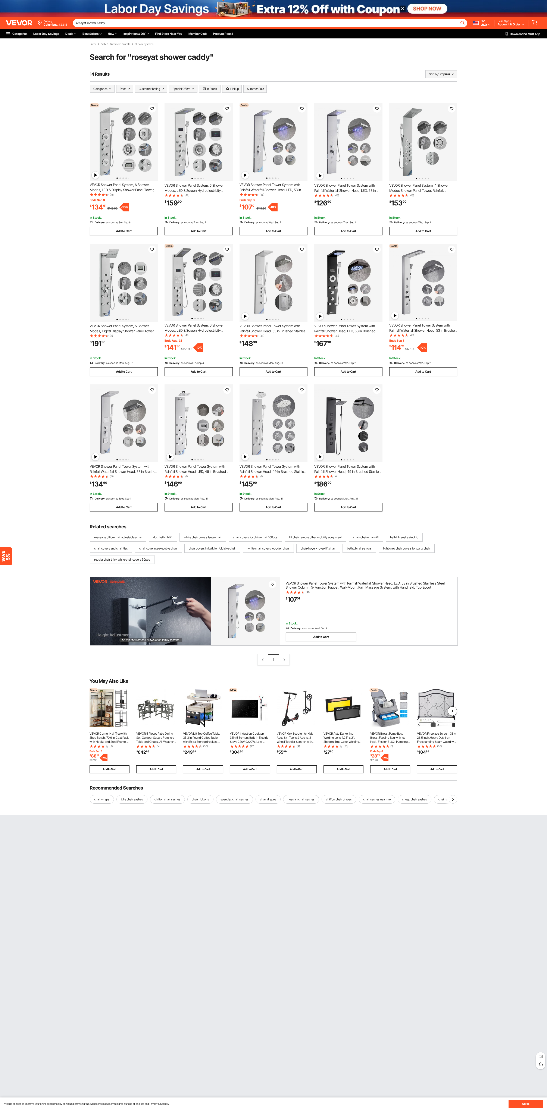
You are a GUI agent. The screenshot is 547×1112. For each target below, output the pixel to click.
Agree (525, 1103)
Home (93, 44)
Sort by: (434, 74)
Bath (103, 44)
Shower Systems (144, 44)
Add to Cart (124, 231)
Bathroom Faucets (120, 44)
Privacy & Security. (159, 1103)
